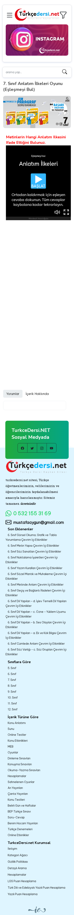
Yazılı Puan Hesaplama (22, 894)
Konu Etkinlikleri (18, 740)
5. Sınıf (12, 668)
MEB (10, 746)
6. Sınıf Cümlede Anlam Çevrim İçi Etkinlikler (36, 643)
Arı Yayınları (15, 788)
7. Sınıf (12, 680)
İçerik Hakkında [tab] (37, 394)
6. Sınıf (12, 674)
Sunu (11, 729)
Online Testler (17, 735)
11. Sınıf (12, 703)
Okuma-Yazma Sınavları (24, 770)
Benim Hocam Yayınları (23, 823)
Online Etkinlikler (18, 835)
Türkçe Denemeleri (20, 829)
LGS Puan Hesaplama (22, 881)
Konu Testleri (16, 799)
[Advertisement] (37, 259)
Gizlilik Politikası (18, 861)
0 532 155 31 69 (32, 513)
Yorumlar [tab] (12, 394)
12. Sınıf (12, 709)
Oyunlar (13, 752)
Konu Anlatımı (17, 723)
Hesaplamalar (17, 776)
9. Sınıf (12, 691)
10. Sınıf (13, 697)
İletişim (12, 848)
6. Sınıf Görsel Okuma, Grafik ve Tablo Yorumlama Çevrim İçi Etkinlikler (31, 537)
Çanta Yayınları (18, 794)
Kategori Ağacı (18, 855)
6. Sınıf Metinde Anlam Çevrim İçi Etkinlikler (36, 584)
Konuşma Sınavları (20, 764)
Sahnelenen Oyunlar (21, 782)
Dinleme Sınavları (19, 758)
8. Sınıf (12, 686)
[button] (10, 14)
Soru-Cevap (16, 817)
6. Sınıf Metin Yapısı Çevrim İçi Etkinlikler (33, 545)
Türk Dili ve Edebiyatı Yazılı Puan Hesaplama (36, 887)
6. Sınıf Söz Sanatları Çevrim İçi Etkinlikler (34, 551)
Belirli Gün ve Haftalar (22, 805)
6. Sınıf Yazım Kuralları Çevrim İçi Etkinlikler (35, 568)
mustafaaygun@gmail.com (38, 522)
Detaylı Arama (17, 868)
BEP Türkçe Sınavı (19, 811)
